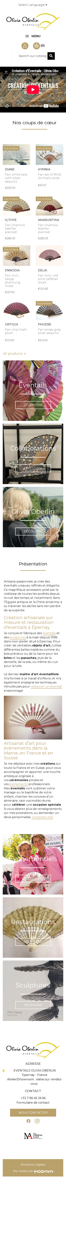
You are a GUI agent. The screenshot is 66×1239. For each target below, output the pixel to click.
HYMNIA (44, 169)
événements (18, 784)
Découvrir (33, 405)
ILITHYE (11, 220)
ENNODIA (12, 270)
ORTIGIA (11, 324)
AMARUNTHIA (48, 220)
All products (15, 354)
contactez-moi (42, 817)
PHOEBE (44, 324)
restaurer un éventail (46, 686)
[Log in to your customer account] (27, 45)
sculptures (18, 637)
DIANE (10, 169)
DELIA (42, 270)
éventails (49, 633)
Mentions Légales (33, 1164)
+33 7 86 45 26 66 (33, 1098)
